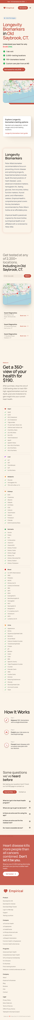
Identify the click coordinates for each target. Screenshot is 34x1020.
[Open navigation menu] (30, 8)
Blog (4, 983)
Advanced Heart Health (10, 952)
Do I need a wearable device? (13, 828)
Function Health (9, 923)
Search (27, 276)
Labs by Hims (8, 935)
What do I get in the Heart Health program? (14, 802)
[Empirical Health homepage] (8, 7)
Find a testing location (9, 966)
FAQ (4, 989)
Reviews (5, 986)
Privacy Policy (7, 1000)
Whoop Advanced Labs (11, 932)
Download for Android (9, 904)
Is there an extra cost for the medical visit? (13, 821)
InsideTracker (8, 929)
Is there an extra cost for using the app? (15, 814)
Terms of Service (8, 1006)
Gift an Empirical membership (11, 958)
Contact (5, 992)
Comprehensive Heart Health (11, 955)
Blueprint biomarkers (10, 938)
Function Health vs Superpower (12, 941)
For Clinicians (7, 961)
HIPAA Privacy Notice (9, 1009)
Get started (22, 8)
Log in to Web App (8, 909)
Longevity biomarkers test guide (16, 133)
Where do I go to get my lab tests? (15, 808)
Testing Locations (8, 915)
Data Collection (7, 1003)
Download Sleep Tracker (10, 907)
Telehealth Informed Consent (11, 1012)
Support (5, 912)
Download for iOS (8, 901)
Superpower (8, 926)
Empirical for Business (9, 980)
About (4, 977)
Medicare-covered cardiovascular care (14, 969)
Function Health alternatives (11, 944)
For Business (6, 963)
